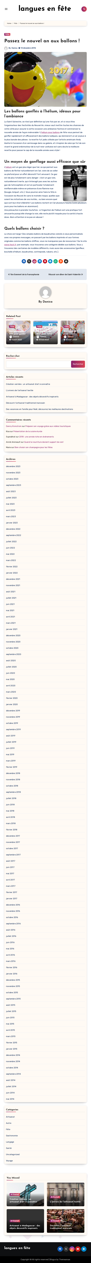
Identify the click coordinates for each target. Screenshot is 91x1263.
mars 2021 (11, 623)
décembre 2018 (13, 773)
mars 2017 (10, 886)
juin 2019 (10, 748)
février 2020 (12, 698)
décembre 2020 (13, 635)
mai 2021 (10, 610)
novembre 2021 (13, 585)
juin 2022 (10, 548)
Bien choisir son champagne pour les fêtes (33, 447)
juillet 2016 (11, 936)
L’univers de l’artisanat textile (19, 390)
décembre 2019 (13, 711)
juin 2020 (10, 673)
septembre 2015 (13, 999)
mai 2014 (10, 1099)
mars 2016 (11, 961)
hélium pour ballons (50, 132)
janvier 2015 (11, 1049)
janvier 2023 (12, 523)
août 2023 (11, 491)
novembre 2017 (13, 842)
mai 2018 (10, 811)
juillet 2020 (11, 667)
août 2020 (11, 660)
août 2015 (10, 1005)
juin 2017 (10, 867)
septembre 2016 (13, 924)
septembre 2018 (13, 792)
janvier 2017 (11, 898)
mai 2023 (10, 504)
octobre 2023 (12, 479)
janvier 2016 (11, 974)
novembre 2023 (13, 473)
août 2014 (10, 1080)
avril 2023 (10, 510)
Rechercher (13, 356)
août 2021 (10, 592)
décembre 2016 (13, 905)
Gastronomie (12, 1136)
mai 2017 (10, 873)
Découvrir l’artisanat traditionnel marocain (25, 403)
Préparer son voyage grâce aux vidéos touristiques (48, 426)
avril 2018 (10, 817)
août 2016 (10, 930)
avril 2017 (10, 880)
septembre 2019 (13, 729)
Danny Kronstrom (14, 426)
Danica (14, 48)
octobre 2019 (12, 723)
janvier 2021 (11, 629)
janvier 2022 (12, 573)
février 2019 (11, 767)
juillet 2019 (11, 742)
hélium (9, 167)
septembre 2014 (13, 1074)
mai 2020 (10, 679)
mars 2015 (10, 1036)
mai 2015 (10, 1024)
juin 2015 (10, 1017)
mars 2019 (11, 761)
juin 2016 (10, 942)
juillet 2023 (11, 498)
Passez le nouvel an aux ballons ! (42, 41)
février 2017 (11, 892)
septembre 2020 (13, 654)
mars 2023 (11, 516)
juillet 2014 (11, 1086)
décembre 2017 (13, 836)
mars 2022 (11, 560)
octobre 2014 (12, 1068)
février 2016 (11, 967)
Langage (10, 1142)
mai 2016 (10, 949)
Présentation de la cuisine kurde (27, 431)
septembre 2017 (13, 855)
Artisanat (10, 1117)
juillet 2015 (11, 1011)
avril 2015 (10, 1030)
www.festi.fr (10, 244)
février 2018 (11, 830)
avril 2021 (10, 617)
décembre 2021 (13, 579)
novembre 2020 (13, 642)
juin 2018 (10, 805)
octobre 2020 (12, 648)
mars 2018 (11, 823)
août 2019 (10, 736)
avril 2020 (10, 686)
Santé (8, 1148)
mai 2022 (10, 554)
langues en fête (44, 9)
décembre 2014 (13, 1055)
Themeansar (64, 1259)
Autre (8, 1123)
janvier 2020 (12, 704)
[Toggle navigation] (6, 9)
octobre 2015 (12, 992)
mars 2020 (11, 692)
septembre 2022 (13, 535)
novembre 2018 (13, 779)
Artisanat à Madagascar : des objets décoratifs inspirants (32, 397)
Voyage (9, 1161)
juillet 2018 (11, 798)
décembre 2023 (13, 466)
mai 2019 (10, 754)
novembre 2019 (13, 717)
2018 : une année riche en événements (36, 437)
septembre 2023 (13, 485)
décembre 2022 (13, 529)
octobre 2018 (12, 786)
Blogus (53, 1259)
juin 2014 (10, 1093)
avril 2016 (10, 955)
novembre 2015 (13, 986)
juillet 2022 (11, 541)
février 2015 (11, 1043)
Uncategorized (13, 1154)
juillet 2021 (11, 598)
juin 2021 (10, 604)
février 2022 (12, 566)
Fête (7, 34)
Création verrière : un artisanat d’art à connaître (28, 384)
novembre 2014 (13, 1061)
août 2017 (10, 861)
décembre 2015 (13, 980)
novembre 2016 (13, 911)
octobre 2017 (12, 848)
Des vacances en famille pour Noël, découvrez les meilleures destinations (39, 409)
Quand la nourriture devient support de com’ (44, 442)
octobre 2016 (12, 917)
